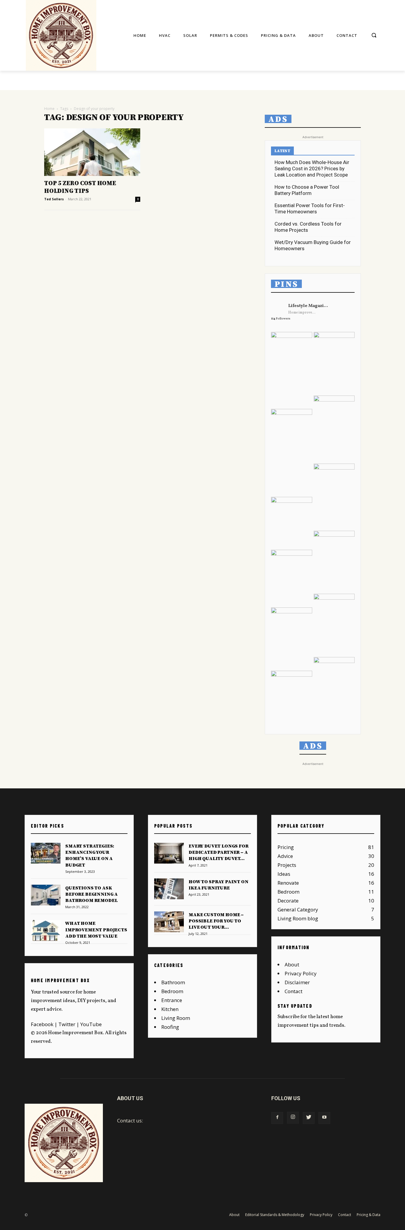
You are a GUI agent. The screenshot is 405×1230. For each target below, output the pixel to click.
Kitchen (169, 1009)
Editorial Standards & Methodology (274, 1214)
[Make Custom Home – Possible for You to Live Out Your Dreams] (169, 921)
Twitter (66, 1024)
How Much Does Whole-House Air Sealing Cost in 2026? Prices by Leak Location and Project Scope (312, 168)
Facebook (42, 1024)
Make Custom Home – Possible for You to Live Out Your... (216, 921)
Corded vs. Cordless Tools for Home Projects (308, 227)
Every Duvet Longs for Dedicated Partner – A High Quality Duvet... (218, 852)
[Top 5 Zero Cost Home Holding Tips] (92, 152)
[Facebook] (277, 1118)
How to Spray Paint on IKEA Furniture (218, 885)
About (292, 964)
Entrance (171, 1000)
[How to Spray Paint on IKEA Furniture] (169, 888)
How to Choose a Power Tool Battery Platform (307, 190)
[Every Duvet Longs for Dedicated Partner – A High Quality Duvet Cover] (169, 853)
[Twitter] (309, 1118)
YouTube (91, 1024)
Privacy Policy (301, 973)
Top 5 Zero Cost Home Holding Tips (80, 187)
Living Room (175, 1018)
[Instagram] (293, 1118)
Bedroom (172, 991)
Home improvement (303, 312)
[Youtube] (324, 1118)
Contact (293, 991)
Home (49, 108)
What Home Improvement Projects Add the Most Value (96, 929)
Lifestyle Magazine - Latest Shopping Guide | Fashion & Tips (309, 306)
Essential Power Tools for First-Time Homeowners (310, 208)
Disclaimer (297, 982)
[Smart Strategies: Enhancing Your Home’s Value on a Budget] (45, 853)
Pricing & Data (368, 1214)
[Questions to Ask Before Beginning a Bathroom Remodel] (45, 895)
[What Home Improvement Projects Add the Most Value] (45, 930)
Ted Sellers (54, 199)
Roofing (170, 1026)
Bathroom (173, 982)
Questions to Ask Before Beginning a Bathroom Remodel (91, 894)
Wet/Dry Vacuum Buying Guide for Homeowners (313, 245)
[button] (374, 35)
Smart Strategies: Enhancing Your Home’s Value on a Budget (89, 855)
